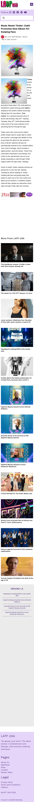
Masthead (5, 765)
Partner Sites (6, 772)
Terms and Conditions (10, 785)
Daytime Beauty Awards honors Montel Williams (15, 408)
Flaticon (4, 787)
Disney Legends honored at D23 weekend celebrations (16, 550)
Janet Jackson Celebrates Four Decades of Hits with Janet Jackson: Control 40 (16, 321)
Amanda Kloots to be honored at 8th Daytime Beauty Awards (15, 437)
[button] (31, 4)
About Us (5, 762)
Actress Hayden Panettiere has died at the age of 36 (17, 579)
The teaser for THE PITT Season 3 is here (16, 293)
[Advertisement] (17, 216)
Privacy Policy (7, 782)
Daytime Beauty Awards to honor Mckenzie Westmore (13, 465)
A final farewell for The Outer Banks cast (16, 493)
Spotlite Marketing (16, 800)
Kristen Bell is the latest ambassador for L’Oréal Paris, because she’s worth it (16, 379)
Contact (4, 770)
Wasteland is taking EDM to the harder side (15, 350)
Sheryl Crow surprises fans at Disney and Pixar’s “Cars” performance (16, 521)
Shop (3, 767)
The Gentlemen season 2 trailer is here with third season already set (15, 265)
